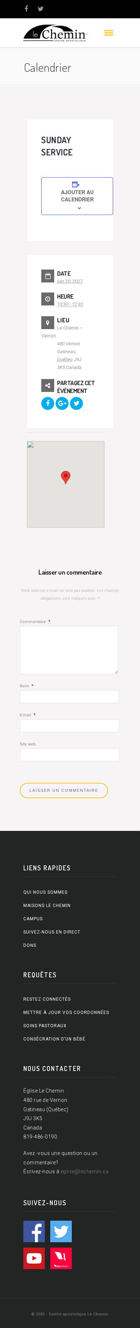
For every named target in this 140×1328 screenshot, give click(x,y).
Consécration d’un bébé (54, 1039)
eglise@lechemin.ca (85, 1171)
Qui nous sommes (45, 892)
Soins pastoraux (45, 1025)
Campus (33, 918)
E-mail (28, 715)
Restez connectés (47, 999)
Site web (28, 744)
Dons (29, 945)
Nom (26, 686)
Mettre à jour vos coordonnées (66, 1012)
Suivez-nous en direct (51, 932)
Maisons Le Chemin (47, 905)
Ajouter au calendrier (77, 195)
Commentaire (35, 621)
